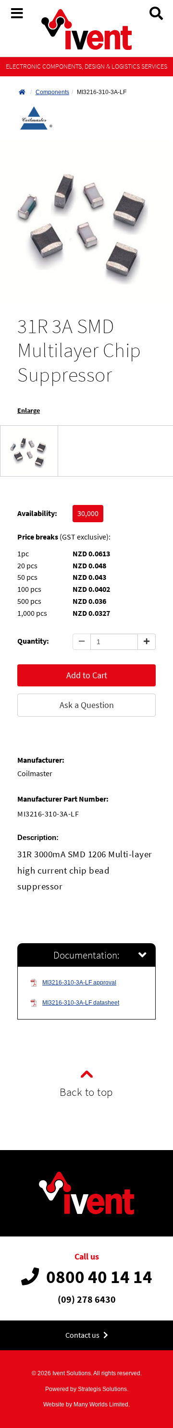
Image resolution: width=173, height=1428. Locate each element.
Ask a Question (87, 705)
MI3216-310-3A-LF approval (79, 982)
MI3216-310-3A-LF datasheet (80, 1002)
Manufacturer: (40, 760)
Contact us (83, 1335)
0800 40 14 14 (99, 1277)
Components (52, 92)
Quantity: (33, 641)
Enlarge (28, 410)
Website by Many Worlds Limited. (86, 1404)
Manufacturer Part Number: (63, 799)
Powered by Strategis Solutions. (86, 1389)
